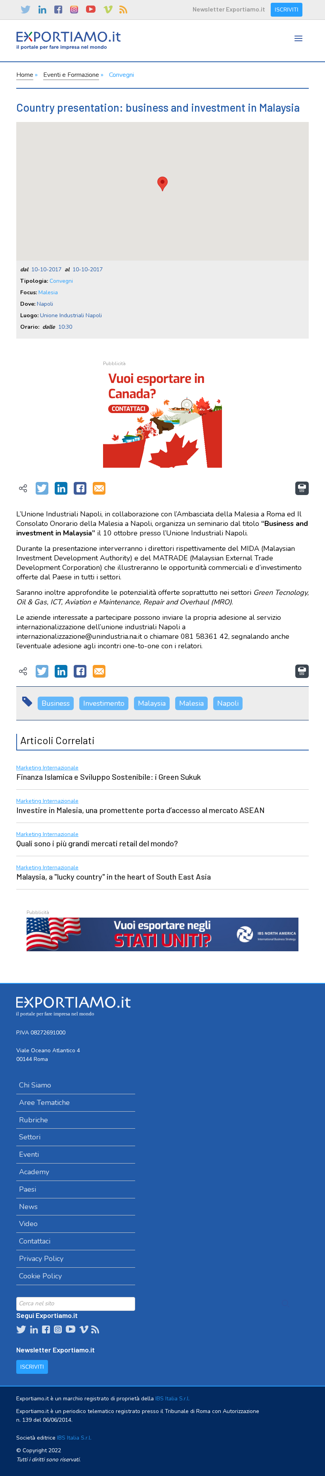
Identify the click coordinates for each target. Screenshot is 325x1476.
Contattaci (34, 1241)
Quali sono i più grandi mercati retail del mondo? (97, 843)
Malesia (48, 292)
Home (24, 74)
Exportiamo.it (68, 41)
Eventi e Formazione (71, 74)
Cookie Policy (40, 1276)
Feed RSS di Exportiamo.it (123, 9)
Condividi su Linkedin (61, 488)
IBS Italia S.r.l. (172, 1398)
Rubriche (33, 1120)
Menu (299, 46)
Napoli (228, 703)
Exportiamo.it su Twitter (26, 9)
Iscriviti (286, 10)
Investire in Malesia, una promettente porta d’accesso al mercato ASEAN (140, 810)
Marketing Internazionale (47, 768)
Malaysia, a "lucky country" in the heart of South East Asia (113, 876)
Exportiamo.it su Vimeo (107, 9)
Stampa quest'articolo (302, 488)
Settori (29, 1137)
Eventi (29, 1154)
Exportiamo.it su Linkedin (42, 9)
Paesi (27, 1189)
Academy (34, 1172)
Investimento (103, 703)
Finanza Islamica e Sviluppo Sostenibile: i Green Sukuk (108, 776)
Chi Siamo (35, 1085)
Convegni (121, 74)
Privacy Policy (41, 1258)
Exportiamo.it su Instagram (74, 9)
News (28, 1206)
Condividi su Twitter (42, 488)
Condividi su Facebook (80, 488)
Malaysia (152, 703)
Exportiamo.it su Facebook (58, 9)
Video (28, 1223)
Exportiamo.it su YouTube (91, 9)
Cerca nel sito (286, 1304)
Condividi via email (99, 488)
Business (56, 703)
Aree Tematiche (44, 1102)
